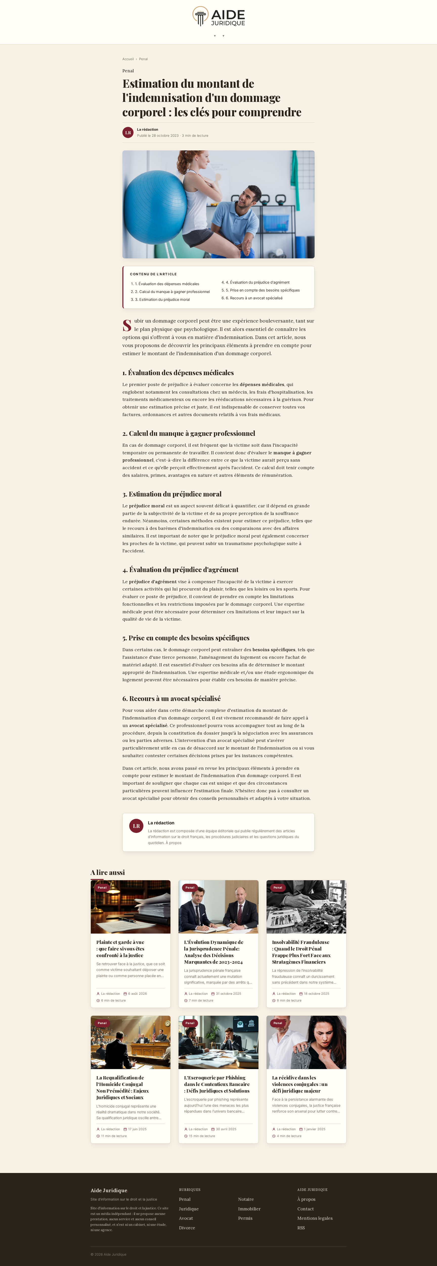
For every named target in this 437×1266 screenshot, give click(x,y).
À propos (174, 843)
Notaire (246, 1199)
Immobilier (249, 1209)
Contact (305, 1209)
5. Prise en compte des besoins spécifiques (263, 290)
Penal (143, 59)
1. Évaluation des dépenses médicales (167, 284)
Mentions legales (315, 1218)
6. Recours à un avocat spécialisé (254, 298)
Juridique (189, 1209)
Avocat (186, 1218)
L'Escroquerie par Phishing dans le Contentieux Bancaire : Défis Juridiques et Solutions (217, 1084)
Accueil (128, 59)
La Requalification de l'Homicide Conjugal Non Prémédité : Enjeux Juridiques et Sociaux (122, 1087)
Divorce (187, 1228)
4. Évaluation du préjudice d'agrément (258, 282)
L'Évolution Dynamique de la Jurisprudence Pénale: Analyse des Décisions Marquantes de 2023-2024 (213, 952)
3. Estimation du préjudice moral (162, 299)
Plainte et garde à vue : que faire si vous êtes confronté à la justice (120, 948)
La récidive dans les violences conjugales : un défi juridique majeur (299, 1084)
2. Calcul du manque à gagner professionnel (172, 291)
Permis (245, 1218)
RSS (301, 1228)
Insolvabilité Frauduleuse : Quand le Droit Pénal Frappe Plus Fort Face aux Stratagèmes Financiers (301, 952)
